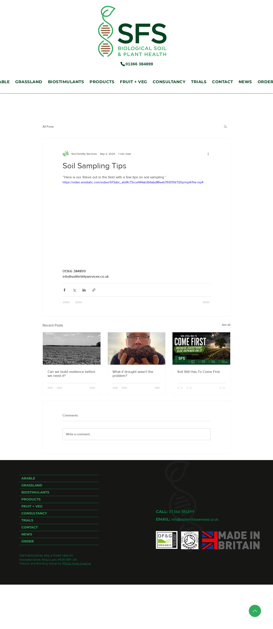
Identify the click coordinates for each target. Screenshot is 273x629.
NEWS (26, 534)
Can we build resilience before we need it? (71, 374)
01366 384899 (181, 512)
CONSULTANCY (34, 513)
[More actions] (208, 153)
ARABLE (28, 478)
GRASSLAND (31, 485)
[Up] (255, 611)
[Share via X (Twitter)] (74, 290)
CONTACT (29, 527)
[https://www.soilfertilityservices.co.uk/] (132, 31)
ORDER (27, 541)
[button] (225, 126)
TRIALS (27, 520)
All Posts (48, 126)
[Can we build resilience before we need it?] (72, 348)
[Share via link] (94, 290)
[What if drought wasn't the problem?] (136, 348)
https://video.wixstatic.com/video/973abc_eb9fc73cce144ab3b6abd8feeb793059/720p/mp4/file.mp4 (133, 182)
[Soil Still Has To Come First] (201, 348)
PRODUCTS (31, 499)
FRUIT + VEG (31, 506)
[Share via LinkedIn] (84, 290)
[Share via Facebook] (64, 290)
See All (226, 324)
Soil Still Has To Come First (198, 372)
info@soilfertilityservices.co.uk (194, 520)
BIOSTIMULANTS (35, 492)
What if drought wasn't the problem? (133, 374)
